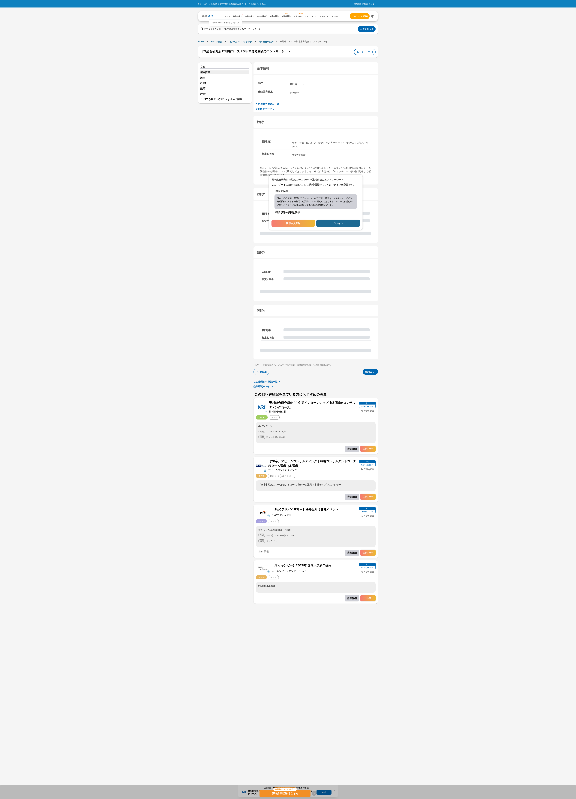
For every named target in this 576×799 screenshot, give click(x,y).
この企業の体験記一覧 (267, 104)
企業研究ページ (263, 108)
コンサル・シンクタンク (240, 41)
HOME (201, 41)
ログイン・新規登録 (360, 16)
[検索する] (372, 16)
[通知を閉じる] (238, 22)
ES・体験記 (216, 41)
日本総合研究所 (266, 41)
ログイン (338, 223)
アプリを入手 (368, 29)
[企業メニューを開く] (261, 407)
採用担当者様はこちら (363, 3)
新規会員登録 (293, 223)
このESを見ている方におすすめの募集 (221, 99)
